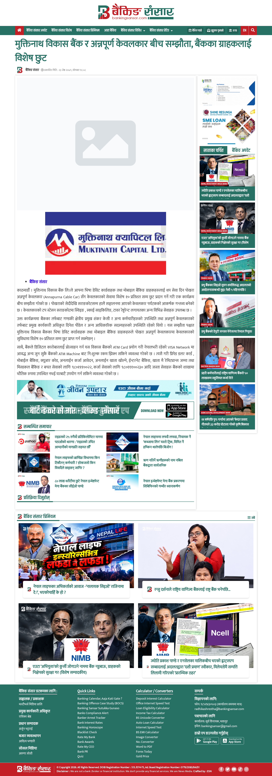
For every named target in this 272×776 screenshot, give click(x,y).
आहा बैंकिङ (110, 30)
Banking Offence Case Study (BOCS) (100, 703)
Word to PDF (144, 746)
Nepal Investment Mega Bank (214, 183)
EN (244, 30)
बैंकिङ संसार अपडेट (36, 30)
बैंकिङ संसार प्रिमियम (87, 30)
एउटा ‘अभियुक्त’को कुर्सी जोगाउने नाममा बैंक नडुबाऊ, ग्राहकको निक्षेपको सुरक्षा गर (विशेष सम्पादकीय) (225, 243)
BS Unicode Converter (150, 718)
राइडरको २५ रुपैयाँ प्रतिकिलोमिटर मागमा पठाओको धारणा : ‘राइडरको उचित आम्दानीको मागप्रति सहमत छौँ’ (79, 442)
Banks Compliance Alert (92, 713)
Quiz (80, 756)
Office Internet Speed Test (153, 703)
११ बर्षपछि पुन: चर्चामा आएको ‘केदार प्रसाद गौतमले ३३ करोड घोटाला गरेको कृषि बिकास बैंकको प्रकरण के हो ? (225, 424)
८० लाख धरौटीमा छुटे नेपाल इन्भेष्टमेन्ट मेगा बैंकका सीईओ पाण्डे (77, 484)
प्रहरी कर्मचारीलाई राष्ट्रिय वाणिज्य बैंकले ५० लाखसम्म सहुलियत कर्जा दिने (224, 375)
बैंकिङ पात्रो (197, 30)
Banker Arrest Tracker (91, 718)
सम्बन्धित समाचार (37, 426)
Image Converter (147, 737)
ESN (209, 771)
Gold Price (142, 756)
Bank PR (82, 751)
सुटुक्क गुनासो (217, 30)
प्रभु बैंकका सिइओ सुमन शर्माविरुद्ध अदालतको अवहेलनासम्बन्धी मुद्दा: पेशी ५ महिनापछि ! (226, 287)
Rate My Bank (86, 737)
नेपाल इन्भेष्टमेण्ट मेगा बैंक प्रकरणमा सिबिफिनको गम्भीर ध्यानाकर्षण (163, 484)
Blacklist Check (87, 732)
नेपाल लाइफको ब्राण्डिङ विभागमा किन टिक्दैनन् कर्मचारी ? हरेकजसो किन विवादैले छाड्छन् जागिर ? (77, 463)
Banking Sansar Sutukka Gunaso (98, 708)
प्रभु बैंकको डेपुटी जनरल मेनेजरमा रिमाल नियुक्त (226, 331)
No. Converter (145, 742)
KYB (235, 30)
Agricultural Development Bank (215, 412)
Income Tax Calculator (150, 713)
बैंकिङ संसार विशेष (61, 30)
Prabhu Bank (206, 278)
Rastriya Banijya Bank (210, 366)
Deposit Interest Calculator (153, 698)
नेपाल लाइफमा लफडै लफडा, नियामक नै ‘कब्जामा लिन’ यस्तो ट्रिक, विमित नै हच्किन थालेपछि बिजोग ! (167, 442)
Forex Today (144, 751)
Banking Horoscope (90, 727)
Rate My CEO (85, 746)
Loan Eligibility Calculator (153, 708)
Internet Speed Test (149, 727)
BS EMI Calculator (147, 732)
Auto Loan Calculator (150, 722)
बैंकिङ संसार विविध (131, 30)
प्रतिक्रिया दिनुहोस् (37, 497)
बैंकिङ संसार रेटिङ (159, 30)
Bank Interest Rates (90, 722)
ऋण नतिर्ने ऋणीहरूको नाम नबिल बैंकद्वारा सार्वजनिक (163, 463)
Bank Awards (85, 742)
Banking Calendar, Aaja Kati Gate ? (99, 698)
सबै (253, 517)
